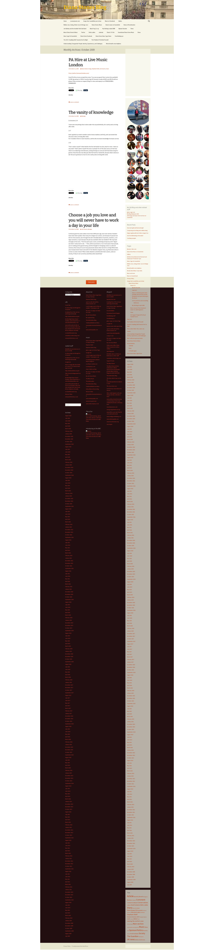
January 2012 (130, 807)
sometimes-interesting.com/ (114, 358)
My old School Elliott (91, 315)
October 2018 (130, 607)
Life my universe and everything (140, 300)
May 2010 (129, 859)
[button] (139, 112)
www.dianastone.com (112, 407)
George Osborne (143, 917)
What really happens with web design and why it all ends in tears (114, 394)
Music (141, 926)
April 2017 (129, 654)
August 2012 (130, 789)
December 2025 (131, 385)
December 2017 (131, 633)
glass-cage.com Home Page (114, 321)
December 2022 (131, 478)
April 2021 (129, 530)
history (131, 919)
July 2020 (129, 553)
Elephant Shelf (95, 68)
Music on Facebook (110, 21)
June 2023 (129, 462)
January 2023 (130, 475)
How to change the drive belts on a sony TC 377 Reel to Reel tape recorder (72, 366)
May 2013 (129, 765)
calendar (101, 32)
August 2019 (130, 582)
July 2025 (129, 398)
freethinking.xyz (119, 36)
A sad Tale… (68, 305)
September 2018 (131, 610)
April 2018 (129, 623)
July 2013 (129, 763)
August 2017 (130, 644)
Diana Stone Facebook (86, 36)
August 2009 (130, 882)
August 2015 (130, 706)
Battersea (136, 303)
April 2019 (129, 592)
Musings (84, 116)
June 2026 (129, 369)
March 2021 (130, 532)
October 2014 (130, 729)
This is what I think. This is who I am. (135, 329)
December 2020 (131, 540)
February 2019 (130, 597)
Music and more (131, 273)
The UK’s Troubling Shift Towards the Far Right (76, 40)
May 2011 (129, 828)
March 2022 (130, 501)
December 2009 (131, 872)
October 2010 (130, 846)
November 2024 (131, 418)
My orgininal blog (90, 317)
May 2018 (129, 620)
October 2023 (130, 452)
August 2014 (130, 734)
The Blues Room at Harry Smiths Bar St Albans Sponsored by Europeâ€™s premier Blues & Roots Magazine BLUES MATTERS (113, 369)
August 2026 (130, 364)
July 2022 (129, 491)
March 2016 (130, 688)
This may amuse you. (112, 386)
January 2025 (130, 413)
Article (130, 896)
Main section (138, 924)
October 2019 (130, 576)
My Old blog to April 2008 (108, 28)
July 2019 (129, 584)
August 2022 (130, 488)
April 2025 (129, 405)
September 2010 (131, 848)
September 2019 (131, 579)
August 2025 (130, 395)
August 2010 (130, 851)
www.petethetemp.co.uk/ (71, 338)
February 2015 (130, 719)
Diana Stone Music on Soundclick (135, 251)
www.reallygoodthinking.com (114, 416)
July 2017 (129, 646)
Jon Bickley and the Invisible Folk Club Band (75, 28)
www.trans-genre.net (91, 401)
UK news (131, 939)
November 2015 (131, 698)
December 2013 (131, 752)
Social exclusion (134, 933)
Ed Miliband (142, 912)
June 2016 (129, 680)
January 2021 (130, 538)
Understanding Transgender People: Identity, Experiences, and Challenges (83, 43)
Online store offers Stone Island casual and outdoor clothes (113, 346)
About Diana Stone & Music (71, 32)
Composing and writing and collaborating (137, 230)
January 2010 (130, 869)
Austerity (136, 896)
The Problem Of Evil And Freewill (99, 40)
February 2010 (130, 866)
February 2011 (130, 835)
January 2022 (130, 506)
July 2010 (129, 853)
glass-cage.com (131, 212)
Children (134, 900)
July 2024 (129, 429)
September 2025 (131, 393)
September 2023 (131, 455)
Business (129, 900)
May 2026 (129, 372)
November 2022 (131, 481)
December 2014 (131, 724)
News (146, 927)
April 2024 (129, 437)
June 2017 (129, 649)
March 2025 (130, 408)
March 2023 (130, 470)
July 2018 (129, 615)
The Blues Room (111, 363)
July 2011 (129, 822)
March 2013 (130, 771)
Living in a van (110, 335)
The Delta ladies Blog (91, 320)
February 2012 (130, 804)
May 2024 (129, 434)
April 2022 (129, 499)
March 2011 (130, 833)
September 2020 (131, 548)
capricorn (134, 290)
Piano (132, 28)
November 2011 (131, 812)
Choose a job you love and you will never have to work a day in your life (94, 220)
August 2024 (130, 426)
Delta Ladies (92, 32)
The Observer (141, 936)
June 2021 (129, 525)
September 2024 (131, 424)
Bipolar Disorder (123, 28)
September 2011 (131, 817)
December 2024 (131, 416)
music (107, 68)
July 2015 (129, 708)
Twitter (83, 32)
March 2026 (130, 377)
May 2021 (129, 527)
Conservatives (143, 902)
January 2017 (130, 662)
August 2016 (130, 675)
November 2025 (131, 387)
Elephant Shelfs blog (91, 299)
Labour (135, 919)
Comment (140, 899)
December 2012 (131, 778)
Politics (140, 930)
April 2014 (129, 745)
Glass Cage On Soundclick (70, 36)
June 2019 (129, 587)
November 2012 (131, 781)
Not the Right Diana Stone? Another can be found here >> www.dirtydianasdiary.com (72, 320)
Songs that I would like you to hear (92, 21)
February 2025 (130, 411)
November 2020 (131, 543)
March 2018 (130, 626)
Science (128, 933)
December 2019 (131, 571)
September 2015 (131, 703)
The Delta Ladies (90, 381)
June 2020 (129, 556)
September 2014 (131, 732)
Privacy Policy (130, 278)
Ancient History (131, 343)
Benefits (141, 896)
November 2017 (131, 636)
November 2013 (131, 755)
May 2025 (129, 403)
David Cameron (135, 905)
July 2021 (129, 522)
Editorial (144, 910)
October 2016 (130, 670)
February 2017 (130, 659)
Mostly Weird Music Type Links (134, 270)
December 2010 (131, 840)
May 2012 (129, 796)
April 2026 (129, 374)
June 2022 (129, 494)
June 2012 (129, 794)
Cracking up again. (131, 238)
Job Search (102, 68)
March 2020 (130, 563)
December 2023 (131, 447)
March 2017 (130, 657)
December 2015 (131, 695)
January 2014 (130, 750)
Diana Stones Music (97, 25)
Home (65, 21)
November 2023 (131, 449)
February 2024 (130, 442)
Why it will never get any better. (135, 338)
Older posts (91, 282)
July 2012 (129, 791)
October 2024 (130, 421)
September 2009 (131, 879)
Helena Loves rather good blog (114, 326)
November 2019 (131, 574)
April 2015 (129, 714)
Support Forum (110, 361)
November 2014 (131, 727)
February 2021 (130, 535)
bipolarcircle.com (111, 299)
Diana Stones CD (132, 910)
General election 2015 (133, 917)
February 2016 (130, 690)
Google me (109, 323)
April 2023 (129, 468)
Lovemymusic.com (75, 21)
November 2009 (131, 874)
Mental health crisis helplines (113, 43)
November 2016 (131, 667)
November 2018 (131, 605)
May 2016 (129, 683)
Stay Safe (129, 319)
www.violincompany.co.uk (92, 403)
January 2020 (130, 569)
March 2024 (130, 439)
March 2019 (130, 594)
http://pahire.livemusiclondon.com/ (79, 73)
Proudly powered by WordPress (80, 946)
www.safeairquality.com (92, 329)
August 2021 (130, 519)
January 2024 (130, 444)
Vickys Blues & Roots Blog (92, 389)
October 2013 (130, 758)
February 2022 (130, 504)
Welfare (137, 939)
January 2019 (130, 600)
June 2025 (129, 400)
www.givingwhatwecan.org (113, 409)
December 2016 (131, 664)
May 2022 (129, 496)
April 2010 (129, 861)
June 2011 (129, 825)
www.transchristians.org (113, 421)
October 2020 (130, 545)
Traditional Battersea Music (92, 323)
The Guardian (132, 936)
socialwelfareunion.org (71, 333)
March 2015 (130, 716)
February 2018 (130, 628)
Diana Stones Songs (86, 68)
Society (142, 933)
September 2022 (131, 486)
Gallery (120, 21)
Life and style (130, 924)
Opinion (132, 930)
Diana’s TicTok (110, 32)
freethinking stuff (111, 316)
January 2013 (130, 776)
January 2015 (130, 721)
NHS (128, 930)
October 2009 (130, 877)
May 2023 (129, 465)
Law (139, 919)
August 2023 (130, 457)
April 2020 (129, 561)
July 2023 (129, 460)
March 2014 (130, 747)
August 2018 (130, 613)
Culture (129, 905)
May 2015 (129, 711)
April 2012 (129, 799)
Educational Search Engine (113, 313)
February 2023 (130, 473)
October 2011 (130, 815)
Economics (140, 910)
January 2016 (130, 693)
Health (128, 919)
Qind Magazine (110, 351)
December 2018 (131, 602)
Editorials (129, 912)
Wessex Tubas (89, 391)
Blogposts (146, 896)
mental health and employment (133, 927)
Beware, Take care (131, 249)
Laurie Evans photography (113, 333)
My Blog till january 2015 (133, 214)
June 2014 (129, 740)
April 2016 (129, 685)
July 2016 (129, 677)
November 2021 (131, 512)
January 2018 (130, 631)
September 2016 (131, 672)
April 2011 (129, 830)
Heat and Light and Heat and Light (135, 228)
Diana (139, 32)
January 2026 (130, 382)
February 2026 (130, 380)
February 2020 (130, 566)
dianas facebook (136, 908)
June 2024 (129, 431)
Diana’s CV (132, 285)
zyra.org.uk (109, 424)
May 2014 (129, 742)
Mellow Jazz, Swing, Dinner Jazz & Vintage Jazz (76, 25)
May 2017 (129, 651)
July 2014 (129, 737)
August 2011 (130, 820)
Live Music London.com (91, 364)
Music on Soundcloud (132, 276)
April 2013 (129, 768)
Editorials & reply (135, 912)
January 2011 (130, 838)
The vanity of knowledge (91, 112)
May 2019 (129, 589)
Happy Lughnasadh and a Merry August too (137, 233)
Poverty (146, 930)
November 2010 (131, 843)
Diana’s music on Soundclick (112, 25)
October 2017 (130, 639)
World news (142, 939)
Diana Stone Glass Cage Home (103, 36)
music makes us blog (91, 369)
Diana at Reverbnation (129, 25)
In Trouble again (133, 351)
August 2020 (130, 550)
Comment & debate (132, 902)
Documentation (110, 310)
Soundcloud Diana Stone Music (126, 32)
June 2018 (129, 618)
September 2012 (131, 786)
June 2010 (129, 856)
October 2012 (130, 784)
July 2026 (129, 367)
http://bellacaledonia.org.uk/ (72, 316)
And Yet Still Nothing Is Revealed (135, 235)
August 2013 (130, 760)
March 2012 (130, 802)
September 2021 (131, 517)
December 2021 (131, 509)
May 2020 (129, 558)
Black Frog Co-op (94, 28)
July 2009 (129, 885)
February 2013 (130, 773)
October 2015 (130, 701)
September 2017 (131, 641)
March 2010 (130, 864)
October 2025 (130, 390)
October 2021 (130, 514)
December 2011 (131, 809)
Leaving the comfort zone (135, 921)
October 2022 (130, 483)
